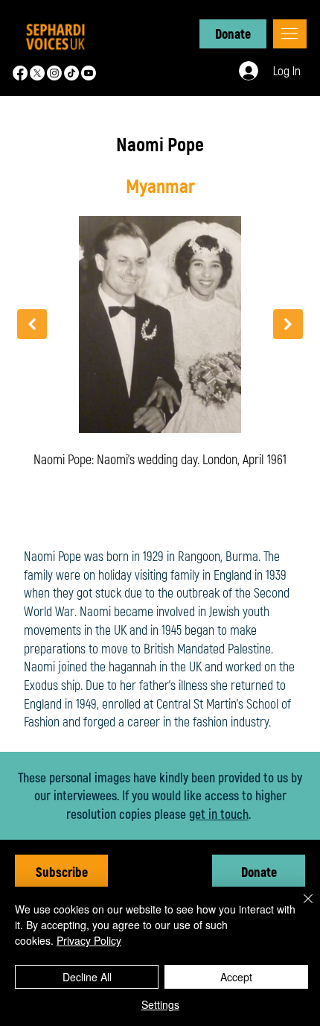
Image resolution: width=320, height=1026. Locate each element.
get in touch (219, 813)
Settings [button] (160, 1004)
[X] (37, 73)
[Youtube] (88, 73)
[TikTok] (71, 73)
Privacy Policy (89, 940)
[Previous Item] (32, 324)
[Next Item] (288, 324)
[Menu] (290, 33)
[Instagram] (54, 73)
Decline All (87, 976)
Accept (236, 976)
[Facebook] (20, 73)
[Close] (299, 907)
